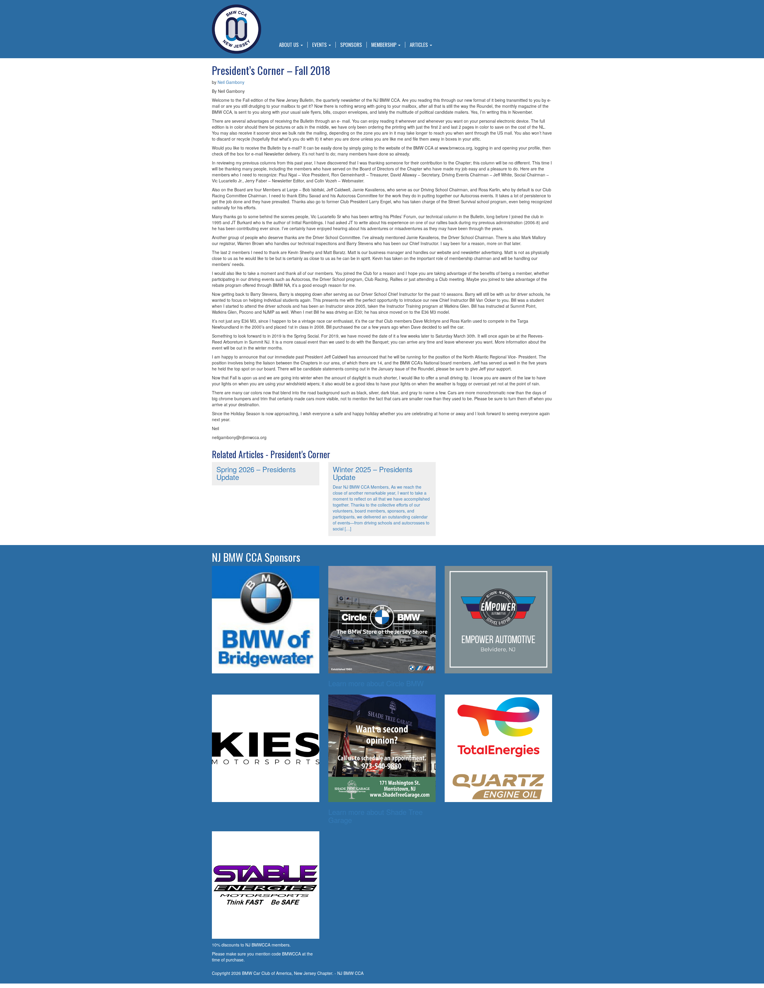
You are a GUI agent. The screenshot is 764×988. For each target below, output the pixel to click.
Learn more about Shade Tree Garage (375, 816)
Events (320, 45)
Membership (384, 45)
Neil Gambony (231, 82)
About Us (289, 45)
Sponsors (351, 45)
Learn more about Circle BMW (376, 683)
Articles (419, 45)
